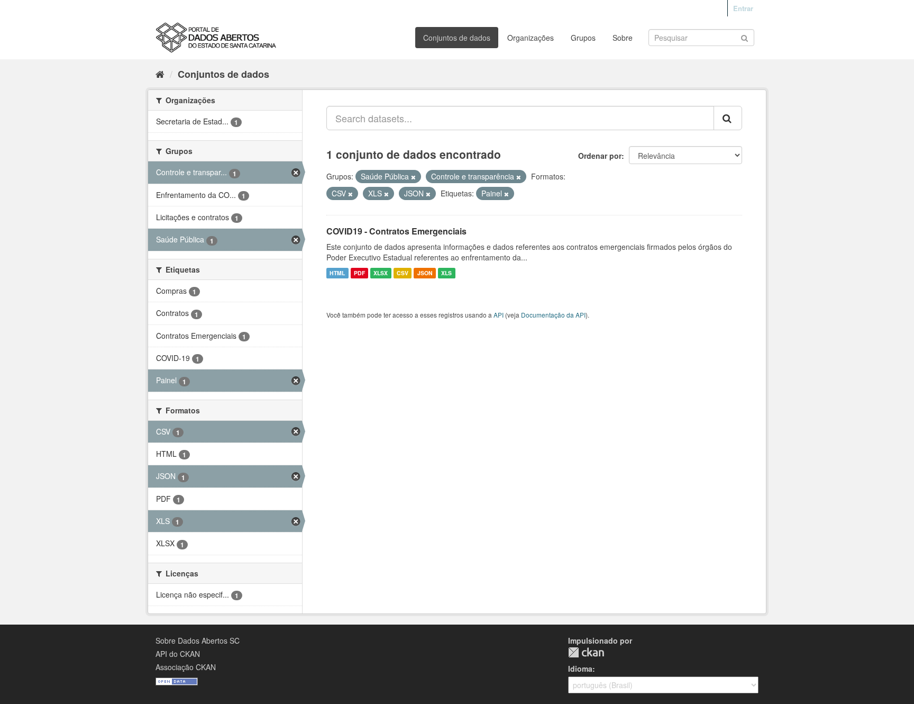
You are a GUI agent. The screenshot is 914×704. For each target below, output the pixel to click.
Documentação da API (553, 314)
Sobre (623, 37)
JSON (425, 273)
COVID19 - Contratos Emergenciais (396, 231)
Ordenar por (599, 155)
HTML (337, 273)
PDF (359, 273)
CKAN (586, 652)
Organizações (530, 37)
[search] (728, 118)
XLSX (380, 273)
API (498, 314)
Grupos (583, 37)
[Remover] (413, 177)
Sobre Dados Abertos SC (198, 640)
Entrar (743, 8)
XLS (446, 273)
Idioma (580, 668)
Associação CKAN (186, 667)
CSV (402, 273)
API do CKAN (178, 653)
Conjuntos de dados (456, 37)
